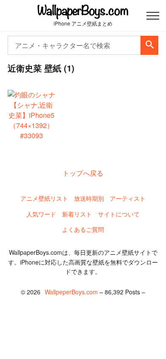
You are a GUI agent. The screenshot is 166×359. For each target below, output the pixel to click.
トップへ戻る (83, 173)
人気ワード (41, 214)
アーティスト (128, 198)
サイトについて (119, 214)
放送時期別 (89, 198)
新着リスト (77, 214)
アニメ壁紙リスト (44, 198)
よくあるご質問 (83, 229)
